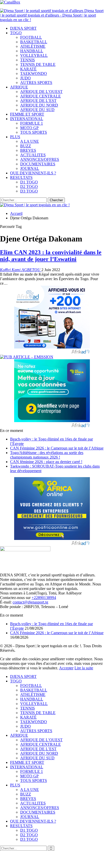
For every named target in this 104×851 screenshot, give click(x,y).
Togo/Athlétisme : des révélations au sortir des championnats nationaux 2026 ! (46, 454)
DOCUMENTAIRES (37, 164)
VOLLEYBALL (34, 55)
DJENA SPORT (23, 28)
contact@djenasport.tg (30, 602)
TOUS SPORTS (33, 132)
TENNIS (27, 60)
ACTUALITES (33, 155)
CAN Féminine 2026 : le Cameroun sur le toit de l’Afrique (56, 448)
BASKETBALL (33, 42)
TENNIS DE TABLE (38, 64)
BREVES (28, 150)
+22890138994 (44, 597)
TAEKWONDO (33, 73)
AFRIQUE (19, 87)
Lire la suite (83, 668)
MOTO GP (29, 128)
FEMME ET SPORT (27, 114)
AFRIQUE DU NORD (39, 105)
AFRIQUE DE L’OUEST (41, 91)
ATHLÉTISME (32, 46)
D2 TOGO (29, 186)
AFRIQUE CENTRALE (40, 96)
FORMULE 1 (31, 123)
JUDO (25, 78)
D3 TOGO (29, 191)
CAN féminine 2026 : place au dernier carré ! (46, 462)
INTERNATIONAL (26, 119)
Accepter (66, 668)
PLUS (15, 137)
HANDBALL (31, 51)
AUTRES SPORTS (36, 82)
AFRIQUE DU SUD (37, 110)
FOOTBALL (31, 37)
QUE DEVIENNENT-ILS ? (33, 173)
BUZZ (25, 146)
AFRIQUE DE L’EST (38, 100)
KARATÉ (28, 69)
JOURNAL (29, 168)
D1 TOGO (29, 182)
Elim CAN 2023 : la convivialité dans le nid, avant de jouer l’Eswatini (50, 255)
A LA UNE (29, 141)
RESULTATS (21, 177)
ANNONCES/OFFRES (39, 159)
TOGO (16, 33)
